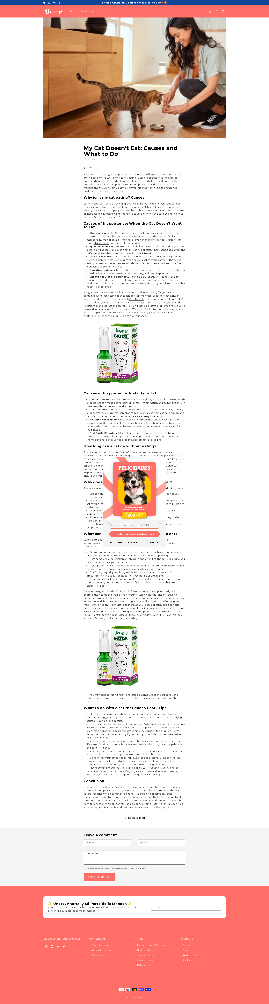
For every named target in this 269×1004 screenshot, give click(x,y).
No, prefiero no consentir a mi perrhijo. (134, 542)
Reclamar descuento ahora (134, 534)
